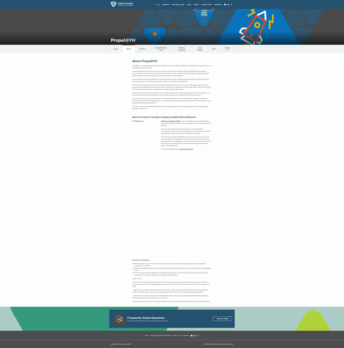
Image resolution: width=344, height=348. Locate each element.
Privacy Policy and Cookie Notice (161, 335)
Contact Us (218, 4)
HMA (129, 344)
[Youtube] (225, 4)
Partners (143, 49)
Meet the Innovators (182, 49)
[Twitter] (231, 4)
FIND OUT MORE (222, 319)
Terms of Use (177, 335)
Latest (189, 4)
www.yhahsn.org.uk (186, 149)
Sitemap (186, 335)
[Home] (122, 4)
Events (196, 4)
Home (158, 4)
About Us (166, 4)
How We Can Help (178, 4)
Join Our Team (206, 4)
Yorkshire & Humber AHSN (170, 121)
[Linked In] (228, 4)
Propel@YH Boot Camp (161, 49)
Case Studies (200, 49)
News (214, 49)
